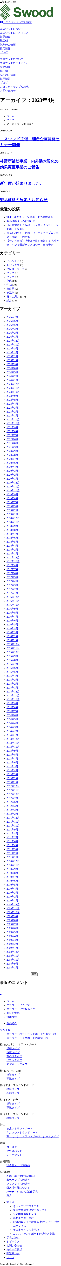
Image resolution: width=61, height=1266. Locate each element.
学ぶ (9, 284)
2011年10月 (13, 825)
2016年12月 (13, 597)
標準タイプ (13, 1048)
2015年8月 (12, 660)
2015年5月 (12, 671)
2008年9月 (12, 963)
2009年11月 (13, 908)
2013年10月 (13, 746)
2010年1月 (12, 900)
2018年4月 (12, 545)
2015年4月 (12, 675)
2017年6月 (12, 573)
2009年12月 (13, 904)
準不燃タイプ (14, 1056)
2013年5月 (12, 766)
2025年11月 (13, 344)
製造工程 (5, 1030)
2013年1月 (12, 782)
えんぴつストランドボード (22, 1132)
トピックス (13, 265)
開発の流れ (13, 1013)
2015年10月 (13, 652)
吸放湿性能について (18, 1187)
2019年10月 (13, 490)
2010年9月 (12, 869)
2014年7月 (12, 711)
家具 (9, 1195)
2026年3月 (12, 328)
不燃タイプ (13, 1052)
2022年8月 (12, 431)
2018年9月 (12, 526)
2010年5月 (12, 884)
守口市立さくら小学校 (26, 1229)
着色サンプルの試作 (18, 1179)
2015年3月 (12, 679)
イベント (12, 261)
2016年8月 (12, 612)
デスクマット (14, 1154)
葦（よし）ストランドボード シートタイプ (33, 1136)
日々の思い (13, 296)
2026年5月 (12, 324)
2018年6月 (12, 537)
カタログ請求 (14, 1249)
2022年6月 (12, 439)
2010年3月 (12, 892)
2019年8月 (12, 498)
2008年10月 (13, 959)
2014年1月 (12, 735)
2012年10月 (13, 794)
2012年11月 (13, 790)
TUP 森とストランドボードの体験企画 (30, 217)
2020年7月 (12, 459)
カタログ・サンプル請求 (17, 22)
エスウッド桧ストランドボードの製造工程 (31, 1034)
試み (9, 300)
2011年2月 (12, 853)
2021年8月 (12, 443)
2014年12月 (13, 691)
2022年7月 (12, 435)
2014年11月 (13, 695)
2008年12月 (13, 951)
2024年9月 (12, 364)
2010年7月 (12, 876)
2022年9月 (12, 427)
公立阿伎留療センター (26, 1214)
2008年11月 (13, 955)
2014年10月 (13, 699)
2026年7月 (12, 317)
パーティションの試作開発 (22, 1191)
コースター (13, 1147)
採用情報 (5, 48)
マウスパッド (14, 1151)
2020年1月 (12, 478)
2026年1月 (12, 336)
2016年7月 (12, 616)
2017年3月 (12, 585)
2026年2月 (12, 332)
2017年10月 (13, 561)
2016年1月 (12, 640)
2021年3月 (12, 447)
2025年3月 (12, 352)
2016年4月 (12, 628)
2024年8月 (12, 368)
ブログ (4, 52)
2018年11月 (13, 522)
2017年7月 (12, 569)
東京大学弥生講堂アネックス (30, 1210)
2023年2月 (12, 411)
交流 (9, 280)
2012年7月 (12, 798)
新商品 (10, 288)
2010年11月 (13, 865)
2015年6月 (12, 668)
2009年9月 (12, 916)
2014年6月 (12, 715)
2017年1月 (12, 593)
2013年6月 (12, 762)
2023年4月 (12, 403)
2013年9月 (12, 750)
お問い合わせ (8, 90)
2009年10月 (13, 912)
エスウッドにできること (14, 32)
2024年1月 (12, 380)
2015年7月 (12, 664)
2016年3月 (12, 632)
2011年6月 (12, 841)
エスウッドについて (11, 28)
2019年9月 (12, 494)
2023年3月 (12, 407)
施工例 (4, 40)
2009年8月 (12, 920)
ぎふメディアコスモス (26, 1206)
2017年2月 (12, 589)
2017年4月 (12, 581)
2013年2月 (12, 778)
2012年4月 (12, 806)
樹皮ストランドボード (20, 1128)
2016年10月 (13, 604)
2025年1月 (12, 360)
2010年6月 (12, 880)
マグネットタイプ (17, 1064)
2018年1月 (12, 553)
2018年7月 (12, 533)
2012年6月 (12, 802)
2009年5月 (12, 932)
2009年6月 (12, 928)
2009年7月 (12, 924)
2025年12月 (13, 340)
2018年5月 (12, 541)
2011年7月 (12, 837)
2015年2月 (12, 683)
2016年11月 (13, 600)
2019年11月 (13, 486)
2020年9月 (12, 451)
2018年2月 (12, 549)
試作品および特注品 (18, 1165)
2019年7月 (12, 502)
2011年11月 (13, 821)
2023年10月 (13, 392)
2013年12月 (13, 738)
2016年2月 (12, 636)
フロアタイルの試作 (18, 1183)
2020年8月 (12, 455)
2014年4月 (12, 723)
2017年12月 (13, 557)
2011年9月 (12, 829)
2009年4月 (12, 936)
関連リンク (13, 1253)
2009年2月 (12, 944)
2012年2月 (12, 813)
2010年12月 (13, 861)
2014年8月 (12, 707)
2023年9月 (12, 395)
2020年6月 (12, 462)
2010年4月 (12, 888)
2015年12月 (13, 644)
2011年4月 (12, 845)
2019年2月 (12, 510)
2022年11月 (13, 419)
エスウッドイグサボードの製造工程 (27, 1037)
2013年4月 (12, 770)
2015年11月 (13, 648)
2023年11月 (13, 388)
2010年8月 (12, 873)
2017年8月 (12, 565)
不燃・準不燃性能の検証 (21, 1175)
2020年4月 (12, 466)
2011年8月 (12, 833)
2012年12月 (13, 786)
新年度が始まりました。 (22, 183)
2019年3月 (12, 506)
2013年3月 (12, 774)
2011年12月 (13, 817)
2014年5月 (12, 719)
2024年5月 (12, 372)
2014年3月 (12, 727)
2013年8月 (12, 754)
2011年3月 (12, 849)
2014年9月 (12, 703)
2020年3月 (12, 470)
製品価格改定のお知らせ (21, 221)
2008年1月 (12, 967)
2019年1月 (12, 514)
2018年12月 (13, 518)
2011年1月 (12, 857)
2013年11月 (13, 742)
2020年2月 (12, 474)
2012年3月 (12, 809)
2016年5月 (12, 624)
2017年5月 (12, 577)
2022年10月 (13, 423)
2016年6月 (12, 620)
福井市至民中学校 (23, 1218)
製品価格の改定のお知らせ (24, 200)
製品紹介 (5, 36)
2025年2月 (12, 356)
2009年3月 (12, 940)
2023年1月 (12, 415)
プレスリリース (16, 269)
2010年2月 (12, 896)
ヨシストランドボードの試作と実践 (34, 1233)
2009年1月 (12, 947)
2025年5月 (12, 348)
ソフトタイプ (14, 1060)
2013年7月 (12, 758)
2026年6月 (12, 321)
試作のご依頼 (8, 44)
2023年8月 (12, 399)
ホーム (10, 116)
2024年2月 (12, 376)
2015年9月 (12, 656)
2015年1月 (12, 687)
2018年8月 (12, 530)
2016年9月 (12, 608)
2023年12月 (13, 384)
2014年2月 (12, 731)
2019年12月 (13, 482)
